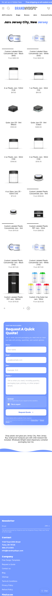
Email (8, 355)
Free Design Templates (11, 560)
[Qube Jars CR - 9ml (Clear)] (38, 108)
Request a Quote (8, 564)
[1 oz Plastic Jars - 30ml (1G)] (38, 74)
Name (8, 345)
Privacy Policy (34, 420)
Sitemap (5, 577)
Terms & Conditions (9, 581)
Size (8, 365)
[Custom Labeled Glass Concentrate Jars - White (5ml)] (38, 37)
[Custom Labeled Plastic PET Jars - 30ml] (38, 212)
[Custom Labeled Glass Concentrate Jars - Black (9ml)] (13, 37)
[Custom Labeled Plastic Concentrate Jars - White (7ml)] (38, 246)
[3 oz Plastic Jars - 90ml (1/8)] (38, 143)
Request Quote (25, 412)
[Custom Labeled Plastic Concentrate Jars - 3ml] (13, 212)
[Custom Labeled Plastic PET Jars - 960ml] (13, 283)
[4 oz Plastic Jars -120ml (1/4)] (13, 74)
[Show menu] (3, 8)
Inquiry (9, 375)
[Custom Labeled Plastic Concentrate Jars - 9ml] (38, 177)
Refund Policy (7, 589)
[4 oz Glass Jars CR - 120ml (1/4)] (13, 177)
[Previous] (12, 308)
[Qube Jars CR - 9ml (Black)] (13, 108)
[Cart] (48, 8)
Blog (3, 573)
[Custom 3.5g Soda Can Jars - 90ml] (38, 283)
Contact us (6, 568)
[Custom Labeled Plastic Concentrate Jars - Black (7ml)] (13, 246)
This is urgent (15, 404)
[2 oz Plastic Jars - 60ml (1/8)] (13, 143)
